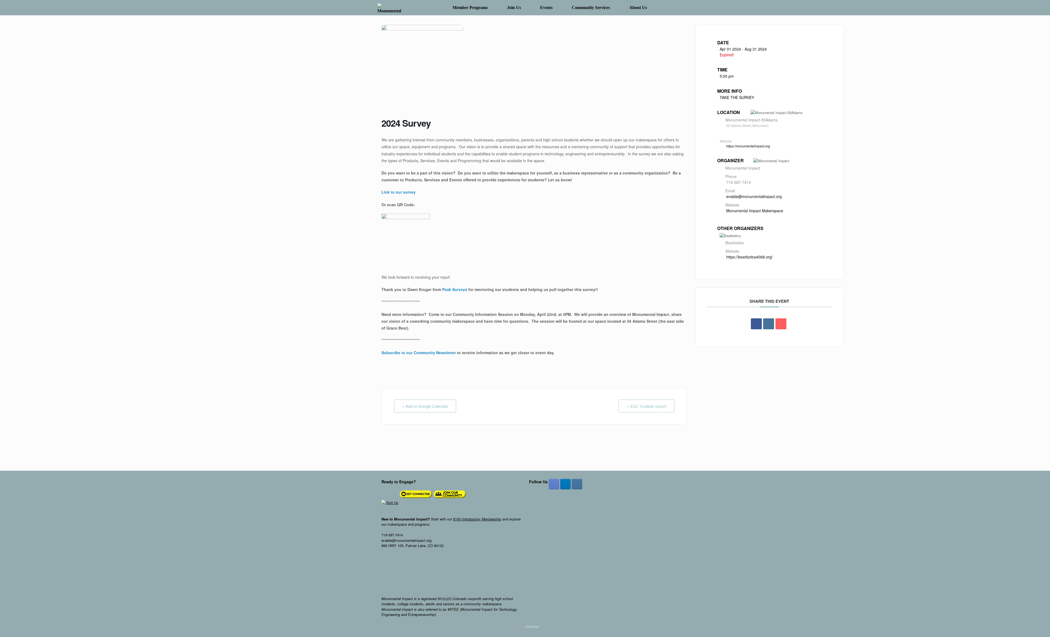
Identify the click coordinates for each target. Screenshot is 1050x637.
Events (546, 7)
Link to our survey (399, 192)
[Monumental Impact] (390, 7)
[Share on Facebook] (756, 323)
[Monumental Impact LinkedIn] (565, 484)
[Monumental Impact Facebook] (554, 484)
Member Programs (470, 7)
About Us (638, 7)
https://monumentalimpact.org (748, 146)
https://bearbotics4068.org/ (749, 257)
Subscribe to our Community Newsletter (418, 352)
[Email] (780, 323)
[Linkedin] (768, 323)
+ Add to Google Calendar (425, 406)
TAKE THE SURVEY (737, 97)
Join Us (514, 7)
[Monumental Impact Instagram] (577, 484)
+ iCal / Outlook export (646, 406)
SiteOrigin (532, 626)
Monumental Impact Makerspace (754, 210)
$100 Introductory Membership (477, 519)
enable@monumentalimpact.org (754, 196)
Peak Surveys (454, 289)
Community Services (591, 7)
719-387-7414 (738, 182)
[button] (665, 7)
